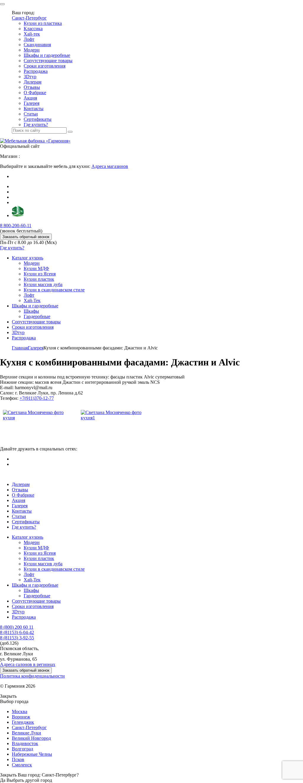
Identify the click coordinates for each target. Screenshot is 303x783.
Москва (19, 711)
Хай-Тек (32, 300)
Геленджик (23, 722)
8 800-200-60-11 (15, 225)
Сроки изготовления (44, 65)
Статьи (31, 113)
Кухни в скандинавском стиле (54, 289)
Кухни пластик (39, 279)
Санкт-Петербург (29, 17)
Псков (18, 759)
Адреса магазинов (109, 166)
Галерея (31, 103)
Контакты (33, 108)
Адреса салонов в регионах (27, 664)
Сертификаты (37, 119)
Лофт (29, 39)
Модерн (32, 49)
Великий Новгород (31, 738)
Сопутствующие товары (48, 60)
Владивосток (25, 743)
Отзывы (32, 87)
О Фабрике (35, 92)
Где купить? (36, 124)
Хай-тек (32, 33)
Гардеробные (37, 316)
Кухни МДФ (36, 268)
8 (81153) (17, 632)
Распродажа (36, 71)
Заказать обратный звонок (25, 237)
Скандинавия (37, 44)
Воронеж (21, 716)
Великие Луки (26, 732)
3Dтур (30, 76)
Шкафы (31, 311)
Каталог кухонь (27, 257)
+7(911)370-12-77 (37, 398)
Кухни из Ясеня (40, 273)
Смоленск (22, 764)
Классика (33, 28)
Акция (30, 97)
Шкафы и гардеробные (47, 55)
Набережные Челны (32, 754)
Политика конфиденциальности (32, 675)
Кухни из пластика (43, 23)
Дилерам (32, 81)
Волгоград (22, 748)
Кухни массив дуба (43, 284)
